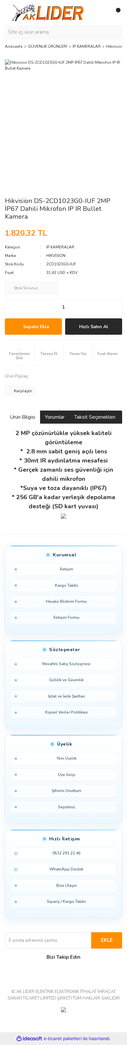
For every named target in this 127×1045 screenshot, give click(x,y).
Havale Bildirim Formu (66, 601)
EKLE (107, 940)
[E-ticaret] (63, 1039)
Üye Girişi (66, 774)
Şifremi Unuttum (66, 790)
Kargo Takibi (66, 585)
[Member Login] (102, 13)
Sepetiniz (66, 807)
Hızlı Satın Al (93, 327)
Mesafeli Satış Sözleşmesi (66, 663)
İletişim (66, 569)
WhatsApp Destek (66, 869)
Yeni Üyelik (67, 758)
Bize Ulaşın (66, 885)
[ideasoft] (29, 1039)
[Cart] (115, 12)
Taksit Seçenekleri (94, 417)
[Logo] (49, 12)
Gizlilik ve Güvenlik (66, 680)
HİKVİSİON (55, 255)
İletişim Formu (66, 617)
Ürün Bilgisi (22, 417)
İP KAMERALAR (60, 247)
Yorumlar (54, 417)
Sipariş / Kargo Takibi (66, 901)
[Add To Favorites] (19, 353)
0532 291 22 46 (66, 853)
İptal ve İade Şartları (66, 696)
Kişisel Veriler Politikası (66, 712)
